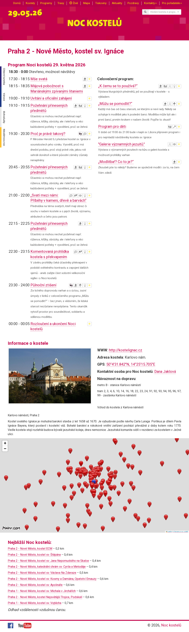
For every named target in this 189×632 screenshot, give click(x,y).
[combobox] (164, 12)
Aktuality (117, 3)
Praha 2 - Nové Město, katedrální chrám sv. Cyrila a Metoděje (47, 566)
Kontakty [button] (149, 3)
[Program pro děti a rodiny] (80, 106)
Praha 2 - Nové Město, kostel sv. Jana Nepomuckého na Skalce (48, 560)
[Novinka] (80, 134)
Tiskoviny (100, 3)
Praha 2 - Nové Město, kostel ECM (30, 548)
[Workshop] (174, 127)
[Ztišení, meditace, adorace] (80, 285)
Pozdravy (133, 3)
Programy (46, 3)
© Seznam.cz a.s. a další (180, 531)
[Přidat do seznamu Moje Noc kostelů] (89, 79)
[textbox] (163, 12)
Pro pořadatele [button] (171, 3)
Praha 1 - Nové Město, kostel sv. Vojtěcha (34, 603)
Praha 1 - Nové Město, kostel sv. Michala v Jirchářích (42, 591)
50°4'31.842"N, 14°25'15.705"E (130, 364)
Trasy (60, 3)
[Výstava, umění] (80, 195)
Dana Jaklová (165, 371)
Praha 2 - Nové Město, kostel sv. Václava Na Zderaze (42, 572)
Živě (75, 3)
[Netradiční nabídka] (85, 106)
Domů (16, 3)
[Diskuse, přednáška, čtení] (85, 134)
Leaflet (169, 531)
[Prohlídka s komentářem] (75, 195)
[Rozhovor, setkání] (170, 86)
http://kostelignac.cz (125, 350)
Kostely (30, 3)
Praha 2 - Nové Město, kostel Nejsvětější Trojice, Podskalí (45, 597)
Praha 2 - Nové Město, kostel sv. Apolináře (35, 585)
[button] (92, 486)
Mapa (86, 3)
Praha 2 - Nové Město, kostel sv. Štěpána (34, 554)
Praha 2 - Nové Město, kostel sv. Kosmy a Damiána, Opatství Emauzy (52, 579)
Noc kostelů (171, 625)
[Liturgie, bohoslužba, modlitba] (85, 79)
